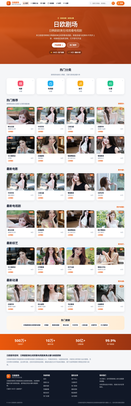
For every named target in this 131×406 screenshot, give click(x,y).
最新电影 (46, 386)
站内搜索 (74, 396)
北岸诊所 (101, 193)
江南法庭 (71, 127)
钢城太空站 (101, 267)
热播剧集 (46, 389)
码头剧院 (41, 304)
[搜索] (113, 3)
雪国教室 (101, 156)
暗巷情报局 (71, 156)
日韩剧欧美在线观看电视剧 (31, 325)
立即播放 (10, 131)
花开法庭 (71, 267)
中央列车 (41, 127)
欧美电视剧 (55, 325)
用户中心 (74, 379)
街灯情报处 (101, 230)
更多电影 (121, 170)
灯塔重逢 (41, 267)
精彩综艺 (46, 393)
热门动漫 (46, 396)
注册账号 (74, 382)
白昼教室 (101, 304)
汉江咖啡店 (12, 156)
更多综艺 (121, 244)
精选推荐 (74, 393)
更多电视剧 (120, 207)
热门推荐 (73, 45)
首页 (44, 379)
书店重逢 (71, 304)
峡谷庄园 (11, 127)
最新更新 (74, 389)
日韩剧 (46, 325)
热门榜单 (74, 386)
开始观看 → (59, 45)
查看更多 (121, 104)
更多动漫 (121, 281)
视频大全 (46, 382)
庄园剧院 (41, 156)
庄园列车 (101, 127)
